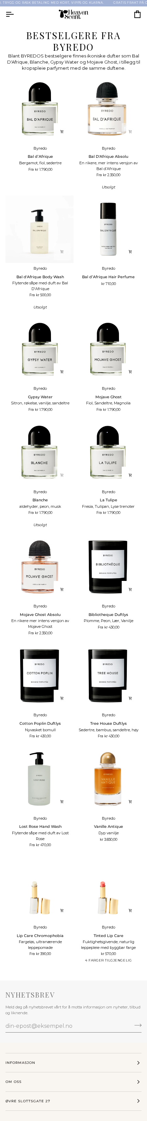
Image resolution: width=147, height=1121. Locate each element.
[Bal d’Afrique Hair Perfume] (108, 229)
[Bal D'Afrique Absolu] (108, 109)
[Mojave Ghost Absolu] (39, 567)
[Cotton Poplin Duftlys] (39, 676)
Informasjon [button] (20, 1062)
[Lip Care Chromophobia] (39, 888)
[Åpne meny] (15, 14)
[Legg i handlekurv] (62, 131)
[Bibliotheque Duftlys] (108, 567)
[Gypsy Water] (39, 349)
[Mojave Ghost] (108, 349)
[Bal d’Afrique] (39, 109)
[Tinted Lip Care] (108, 888)
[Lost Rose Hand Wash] (39, 779)
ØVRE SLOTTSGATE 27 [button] (27, 1101)
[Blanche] (39, 452)
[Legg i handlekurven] (130, 251)
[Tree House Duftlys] (108, 676)
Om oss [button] (13, 1082)
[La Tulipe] (108, 452)
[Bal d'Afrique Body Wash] (39, 229)
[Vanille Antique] (108, 779)
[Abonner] (136, 1025)
